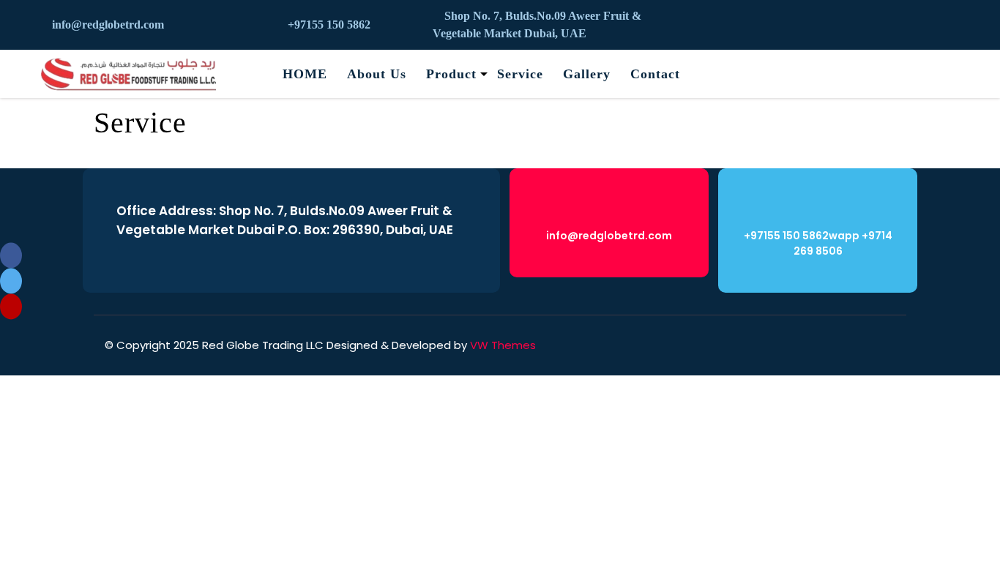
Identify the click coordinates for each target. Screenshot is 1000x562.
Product (451, 74)
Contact (655, 74)
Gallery (587, 74)
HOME (305, 74)
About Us (376, 74)
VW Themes (501, 345)
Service (520, 74)
